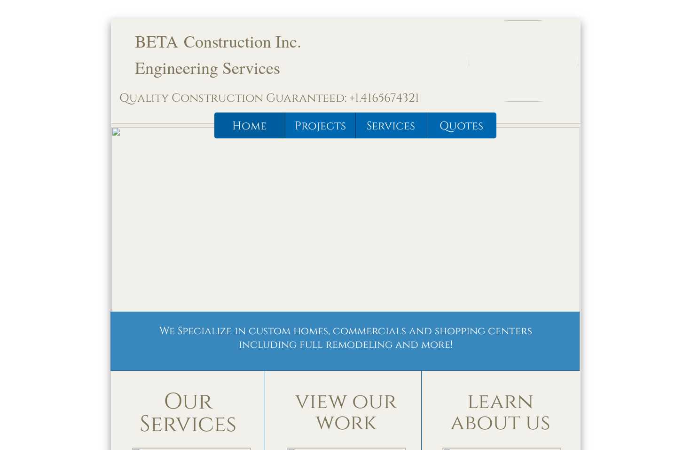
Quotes (461, 126)
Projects (320, 126)
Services (391, 126)
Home (249, 126)
